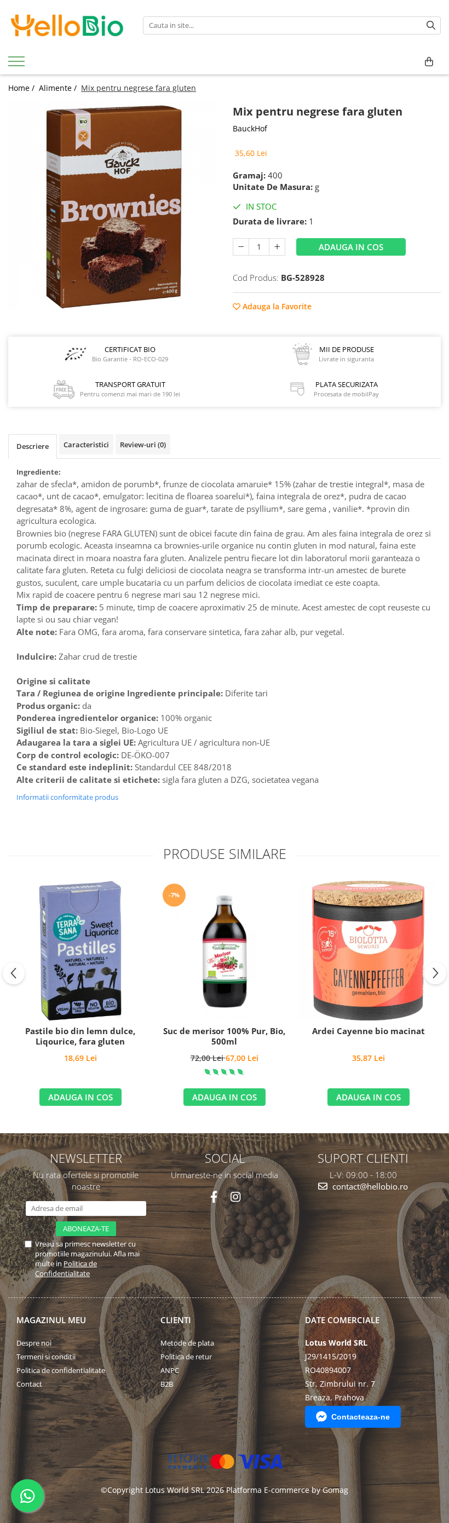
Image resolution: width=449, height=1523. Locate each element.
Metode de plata (187, 1343)
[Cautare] (431, 25)
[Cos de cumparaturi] (429, 62)
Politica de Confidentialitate (66, 1268)
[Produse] (17, 64)
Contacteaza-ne (360, 1416)
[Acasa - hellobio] (67, 25)
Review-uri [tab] (143, 444)
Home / (22, 88)
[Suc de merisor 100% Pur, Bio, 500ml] (224, 950)
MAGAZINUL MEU (51, 1319)
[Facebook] (213, 1197)
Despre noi (33, 1343)
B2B (166, 1384)
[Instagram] (235, 1197)
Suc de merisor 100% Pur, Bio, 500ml (224, 1036)
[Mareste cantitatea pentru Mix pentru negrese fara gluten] (277, 247)
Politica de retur (186, 1357)
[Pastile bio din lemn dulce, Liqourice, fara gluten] (80, 950)
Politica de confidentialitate (60, 1370)
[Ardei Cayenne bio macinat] (368, 950)
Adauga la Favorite (276, 306)
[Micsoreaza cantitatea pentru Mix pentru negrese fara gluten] (241, 247)
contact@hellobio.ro (369, 1186)
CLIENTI (175, 1319)
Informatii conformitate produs (67, 797)
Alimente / (59, 88)
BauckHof (250, 128)
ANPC (169, 1370)
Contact (29, 1384)
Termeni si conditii (46, 1357)
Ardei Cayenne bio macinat (368, 1031)
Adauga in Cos (351, 246)
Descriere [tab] (32, 446)
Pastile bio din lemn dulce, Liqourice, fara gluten (80, 1036)
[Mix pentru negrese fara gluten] (112, 206)
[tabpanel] (112, 206)
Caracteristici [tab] (86, 444)
